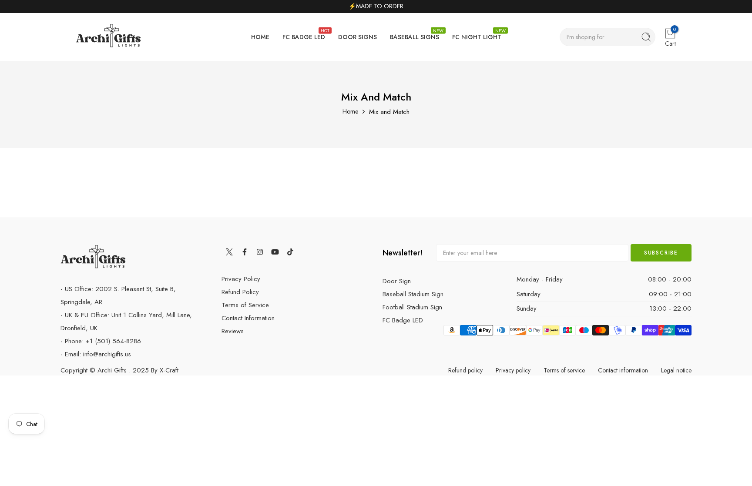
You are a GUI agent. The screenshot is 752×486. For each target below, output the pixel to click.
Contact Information (248, 318)
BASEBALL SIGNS (414, 34)
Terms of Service (245, 305)
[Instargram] (259, 251)
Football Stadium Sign (412, 307)
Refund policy (465, 370)
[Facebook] (244, 251)
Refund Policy (240, 292)
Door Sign (397, 281)
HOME (260, 37)
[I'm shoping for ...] (646, 37)
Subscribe (661, 253)
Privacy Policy (241, 279)
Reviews (233, 331)
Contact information (623, 370)
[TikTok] (290, 251)
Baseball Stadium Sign (413, 294)
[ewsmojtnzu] (108, 37)
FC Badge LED (403, 320)
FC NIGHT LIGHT (476, 34)
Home (350, 111)
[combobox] (607, 37)
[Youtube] (274, 251)
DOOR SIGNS (357, 37)
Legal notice (676, 370)
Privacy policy (513, 370)
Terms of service (564, 370)
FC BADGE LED (303, 34)
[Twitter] (229, 251)
